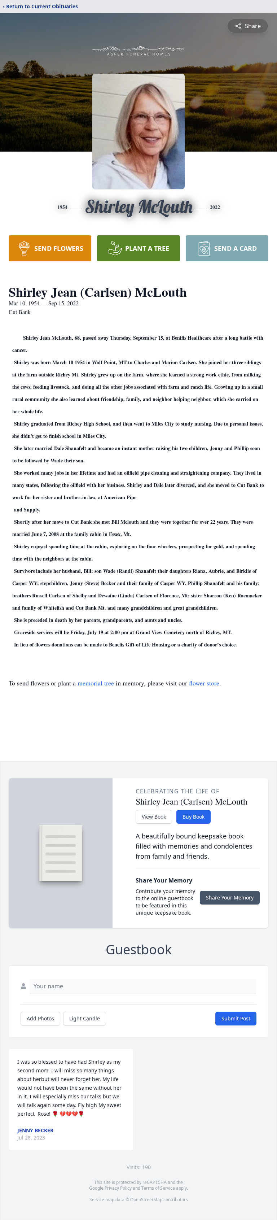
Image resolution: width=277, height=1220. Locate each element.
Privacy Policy (118, 1188)
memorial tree (96, 683)
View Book (154, 816)
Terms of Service (158, 1188)
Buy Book (194, 816)
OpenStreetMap (146, 1200)
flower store (204, 683)
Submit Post (235, 1018)
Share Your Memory (230, 897)
